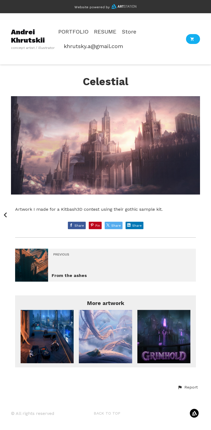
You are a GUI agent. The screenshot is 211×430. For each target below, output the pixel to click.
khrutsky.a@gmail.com (93, 46)
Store (129, 32)
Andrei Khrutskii (28, 36)
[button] (187, 387)
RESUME (105, 32)
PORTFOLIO (73, 32)
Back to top (107, 413)
